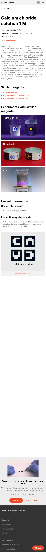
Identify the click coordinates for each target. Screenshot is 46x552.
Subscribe (16, 500)
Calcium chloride (10, 93)
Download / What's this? (23, 273)
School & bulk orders (10, 545)
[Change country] (39, 2)
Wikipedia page (10, 40)
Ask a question (8, 529)
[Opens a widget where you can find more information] (38, 548)
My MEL (5, 533)
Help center (7, 524)
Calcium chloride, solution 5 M (15, 98)
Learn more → (31, 500)
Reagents (6, 9)
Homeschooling (8, 549)
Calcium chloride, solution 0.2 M (16, 95)
